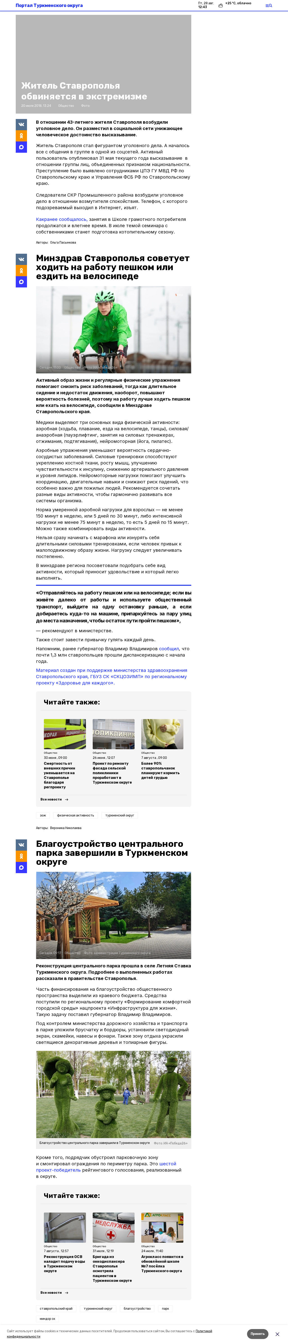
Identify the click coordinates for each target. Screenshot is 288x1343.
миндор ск (47, 1319)
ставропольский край (56, 1309)
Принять (258, 1334)
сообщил (169, 648)
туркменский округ (119, 815)
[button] (103, 64)
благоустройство (137, 1309)
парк (165, 1309)
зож (43, 815)
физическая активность (75, 815)
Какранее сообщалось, (62, 219)
